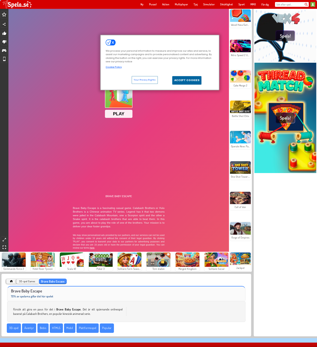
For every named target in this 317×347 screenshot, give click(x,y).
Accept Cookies (187, 80)
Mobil (69, 328)
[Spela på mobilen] (4, 59)
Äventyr (29, 328)
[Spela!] (285, 60)
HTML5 (56, 328)
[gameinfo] (4, 50)
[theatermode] (4, 239)
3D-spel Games (27, 281)
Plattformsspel (87, 328)
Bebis (43, 328)
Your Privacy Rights (145, 79)
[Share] (4, 24)
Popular (106, 328)
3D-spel (13, 328)
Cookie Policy (114, 67)
